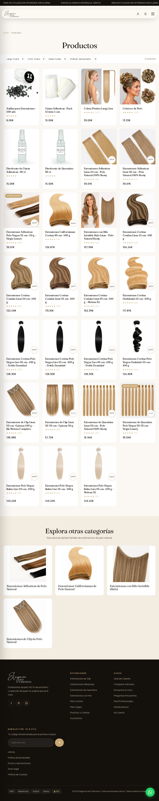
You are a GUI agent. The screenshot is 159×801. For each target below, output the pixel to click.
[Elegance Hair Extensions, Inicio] (12, 14)
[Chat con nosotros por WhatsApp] (150, 792)
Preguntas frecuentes (125, 695)
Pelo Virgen (76, 706)
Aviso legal (13, 768)
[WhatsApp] (26, 703)
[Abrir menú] (153, 14)
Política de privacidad (19, 757)
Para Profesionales (123, 701)
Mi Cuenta (119, 712)
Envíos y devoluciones (19, 763)
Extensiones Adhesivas (82, 684)
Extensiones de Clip (80, 678)
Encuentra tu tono (123, 689)
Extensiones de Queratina (83, 689)
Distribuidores (121, 706)
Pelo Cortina (76, 701)
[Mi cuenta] (138, 14)
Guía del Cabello (122, 678)
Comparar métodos (124, 684)
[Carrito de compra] (145, 14)
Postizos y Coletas (80, 712)
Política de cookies (17, 774)
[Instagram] (19, 703)
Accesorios (76, 718)
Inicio (6, 32)
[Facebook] (11, 703)
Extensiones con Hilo (81, 695)
